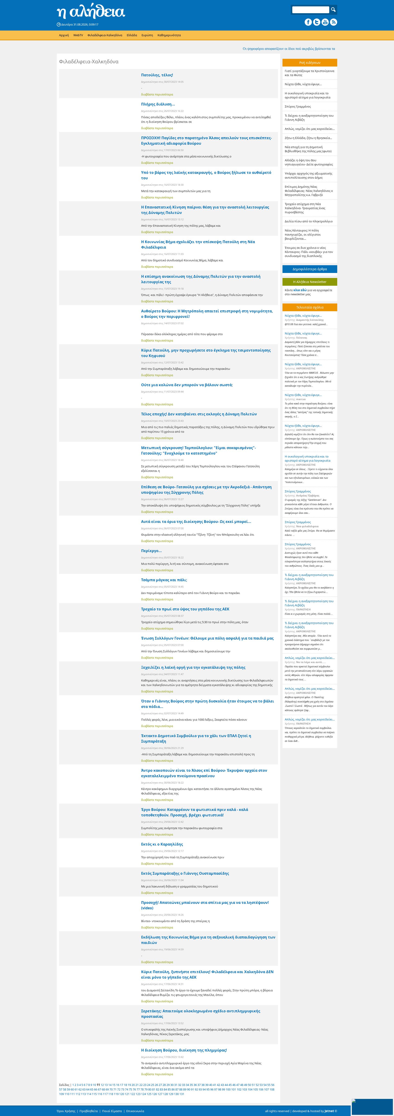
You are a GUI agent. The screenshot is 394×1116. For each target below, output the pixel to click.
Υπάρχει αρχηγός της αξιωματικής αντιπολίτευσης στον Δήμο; (308, 175)
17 (121, 1085)
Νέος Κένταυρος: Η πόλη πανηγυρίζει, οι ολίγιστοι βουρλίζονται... (303, 234)
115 (94, 1094)
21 (137, 1085)
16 (117, 1085)
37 (199, 1085)
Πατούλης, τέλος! (157, 74)
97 (215, 1089)
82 (157, 1089)
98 (219, 1089)
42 (218, 1085)
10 (94, 1085)
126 (154, 1094)
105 (255, 1089)
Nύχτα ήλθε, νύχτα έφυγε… (303, 84)
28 (164, 1085)
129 (170, 1094)
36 (195, 1085)
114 (88, 1094)
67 (99, 1089)
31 (175, 1085)
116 (99, 1094)
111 (72, 1094)
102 (239, 1089)
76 (134, 1089)
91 (192, 1089)
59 (68, 1089)
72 (118, 1089)
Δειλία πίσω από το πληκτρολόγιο (309, 221)
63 (84, 1089)
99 (223, 1089)
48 (241, 1085)
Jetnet (329, 1111)
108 (272, 1089)
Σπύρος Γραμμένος (298, 106)
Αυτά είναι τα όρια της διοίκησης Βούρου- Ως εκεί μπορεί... (196, 521)
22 (141, 1085)
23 (144, 1085)
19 (129, 1085)
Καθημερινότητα (169, 35)
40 (210, 1085)
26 (156, 1085)
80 (149, 1089)
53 (261, 1085)
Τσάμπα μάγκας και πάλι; (164, 579)
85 (169, 1089)
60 (72, 1089)
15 (113, 1085)
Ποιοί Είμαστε (112, 1111)
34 (187, 1085)
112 (77, 1094)
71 (115, 1089)
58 (64, 1089)
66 (95, 1089)
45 (230, 1085)
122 (132, 1094)
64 (87, 1089)
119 (116, 1094)
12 (102, 1085)
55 (268, 1085)
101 (233, 1089)
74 (126, 1089)
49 (245, 1085)
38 (203, 1085)
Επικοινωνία (135, 1111)
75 (130, 1089)
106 (261, 1089)
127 (160, 1094)
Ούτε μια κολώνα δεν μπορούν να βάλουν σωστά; (187, 384)
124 (143, 1094)
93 (200, 1089)
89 (184, 1089)
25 (152, 1085)
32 (179, 1085)
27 (160, 1085)
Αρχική (64, 35)
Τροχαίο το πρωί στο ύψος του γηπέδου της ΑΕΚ (185, 609)
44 (226, 1085)
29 (168, 1085)
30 (172, 1085)
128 (165, 1094)
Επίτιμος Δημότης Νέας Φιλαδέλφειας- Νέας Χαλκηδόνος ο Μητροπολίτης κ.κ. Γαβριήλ (309, 191)
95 (208, 1089)
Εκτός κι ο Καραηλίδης (162, 844)
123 (138, 1094)
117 (105, 1094)
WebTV (78, 35)
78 (142, 1089)
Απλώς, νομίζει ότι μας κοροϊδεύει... (310, 129)
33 (183, 1085)
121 (127, 1094)
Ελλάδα (132, 35)
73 (122, 1089)
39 (206, 1085)
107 (266, 1089)
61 (76, 1089)
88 (180, 1089)
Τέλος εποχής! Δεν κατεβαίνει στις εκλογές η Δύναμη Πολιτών (199, 414)
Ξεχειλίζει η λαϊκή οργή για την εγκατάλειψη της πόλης (193, 667)
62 (80, 1089)
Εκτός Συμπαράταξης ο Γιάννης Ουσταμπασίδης (185, 873)
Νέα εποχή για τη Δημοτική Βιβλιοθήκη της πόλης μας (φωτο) (308, 149)
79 (146, 1089)
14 (109, 1085)
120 (121, 1094)
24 (148, 1085)
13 (106, 1085)
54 (265, 1085)
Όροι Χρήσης (66, 1111)
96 (211, 1089)
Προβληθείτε (89, 1111)
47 (237, 1085)
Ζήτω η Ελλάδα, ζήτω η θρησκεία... (308, 138)
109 (61, 1094)
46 (234, 1085)
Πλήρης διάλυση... (158, 104)
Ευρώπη (147, 35)
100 (228, 1089)
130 (176, 1094)
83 (161, 1089)
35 (191, 1085)
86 (173, 1089)
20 (133, 1085)
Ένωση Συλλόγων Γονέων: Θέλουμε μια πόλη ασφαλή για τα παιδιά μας (207, 638)
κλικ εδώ (300, 290)
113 (83, 1094)
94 (204, 1089)
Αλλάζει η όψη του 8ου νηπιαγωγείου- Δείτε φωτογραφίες (309, 162)
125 (149, 1094)
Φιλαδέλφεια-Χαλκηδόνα (105, 35)
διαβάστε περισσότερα (157, 94)
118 (110, 1094)
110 (67, 1094)
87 (177, 1089)
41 (214, 1085)
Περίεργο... (151, 550)
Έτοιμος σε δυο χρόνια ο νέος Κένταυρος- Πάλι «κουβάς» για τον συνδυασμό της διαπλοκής (309, 252)
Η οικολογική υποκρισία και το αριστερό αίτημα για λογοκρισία (307, 95)
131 (181, 1094)
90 (188, 1089)
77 (138, 1089)
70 (111, 1089)
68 (103, 1089)
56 (272, 1085)
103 (244, 1089)
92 (196, 1089)
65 (91, 1089)
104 (250, 1089)
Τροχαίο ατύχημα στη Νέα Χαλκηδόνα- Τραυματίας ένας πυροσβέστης (305, 208)
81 (153, 1089)
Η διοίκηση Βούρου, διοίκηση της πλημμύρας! (184, 1050)
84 (165, 1089)
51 (253, 1085)
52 (257, 1085)
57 (60, 1089)
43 (222, 1085)
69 (107, 1089)
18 (125, 1085)
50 (249, 1085)
